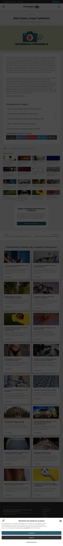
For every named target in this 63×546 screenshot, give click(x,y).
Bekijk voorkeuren (31, 542)
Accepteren (31, 533)
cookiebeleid (26, 528)
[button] (60, 521)
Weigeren (31, 537)
